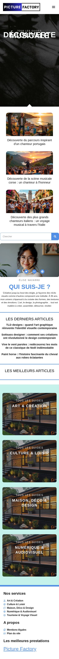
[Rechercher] (55, 236)
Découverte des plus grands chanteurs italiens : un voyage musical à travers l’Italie (30, 220)
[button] (53, 7)
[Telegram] (42, 271)
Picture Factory (19, 649)
